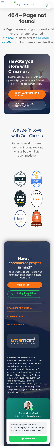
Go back (8, 38)
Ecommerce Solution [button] (20, 308)
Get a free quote (25, 285)
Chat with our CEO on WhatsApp (26, 294)
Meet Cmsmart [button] (16, 324)
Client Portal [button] (16, 316)
